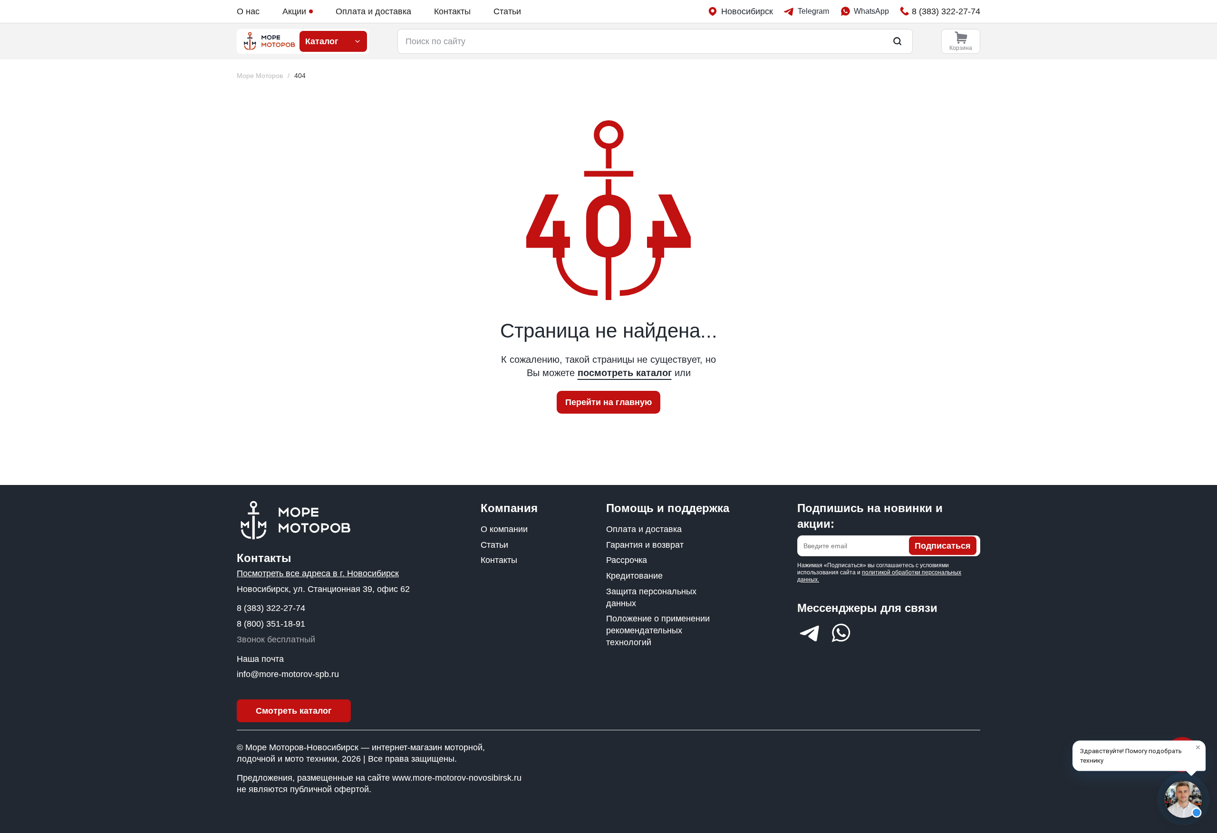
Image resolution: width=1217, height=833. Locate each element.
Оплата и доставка (373, 11)
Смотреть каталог (294, 711)
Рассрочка (626, 560)
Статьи (507, 11)
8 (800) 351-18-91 (271, 624)
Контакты (452, 11)
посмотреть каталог (625, 373)
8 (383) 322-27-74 (271, 608)
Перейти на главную (608, 402)
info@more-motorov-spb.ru (288, 674)
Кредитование (634, 576)
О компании (504, 529)
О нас (248, 11)
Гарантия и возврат (645, 545)
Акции (294, 11)
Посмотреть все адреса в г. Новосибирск (318, 573)
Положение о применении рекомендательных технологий (658, 630)
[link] (300, 75)
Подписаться (943, 546)
